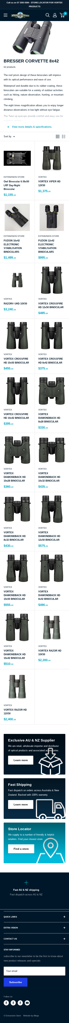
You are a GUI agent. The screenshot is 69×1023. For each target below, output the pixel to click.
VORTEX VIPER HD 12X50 (49, 183)
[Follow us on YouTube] (27, 1002)
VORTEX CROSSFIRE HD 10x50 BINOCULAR (16, 360)
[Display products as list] (63, 136)
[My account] (55, 15)
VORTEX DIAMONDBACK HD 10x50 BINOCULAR (15, 595)
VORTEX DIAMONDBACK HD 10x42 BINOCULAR (15, 654)
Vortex (42, 177)
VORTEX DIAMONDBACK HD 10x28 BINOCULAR (15, 477)
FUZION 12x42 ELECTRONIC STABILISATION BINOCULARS (47, 246)
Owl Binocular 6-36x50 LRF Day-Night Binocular (16, 185)
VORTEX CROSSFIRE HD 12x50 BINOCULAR (50, 305)
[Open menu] (5, 15)
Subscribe (15, 982)
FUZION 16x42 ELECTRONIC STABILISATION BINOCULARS (13, 246)
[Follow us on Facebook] (6, 1002)
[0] (62, 15)
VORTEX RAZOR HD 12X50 (15, 711)
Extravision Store (14, 177)
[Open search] (48, 15)
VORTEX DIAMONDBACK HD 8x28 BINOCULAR (49, 418)
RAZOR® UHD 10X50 (15, 303)
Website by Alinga (30, 1016)
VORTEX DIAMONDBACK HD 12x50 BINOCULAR (49, 536)
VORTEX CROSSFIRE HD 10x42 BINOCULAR (16, 416)
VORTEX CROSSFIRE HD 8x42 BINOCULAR (50, 360)
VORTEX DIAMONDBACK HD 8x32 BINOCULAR (15, 536)
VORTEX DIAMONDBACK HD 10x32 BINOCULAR (49, 477)
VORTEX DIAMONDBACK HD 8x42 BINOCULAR (49, 595)
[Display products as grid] (57, 136)
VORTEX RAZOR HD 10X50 (49, 652)
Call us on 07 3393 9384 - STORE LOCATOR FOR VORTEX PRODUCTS (34, 4)
